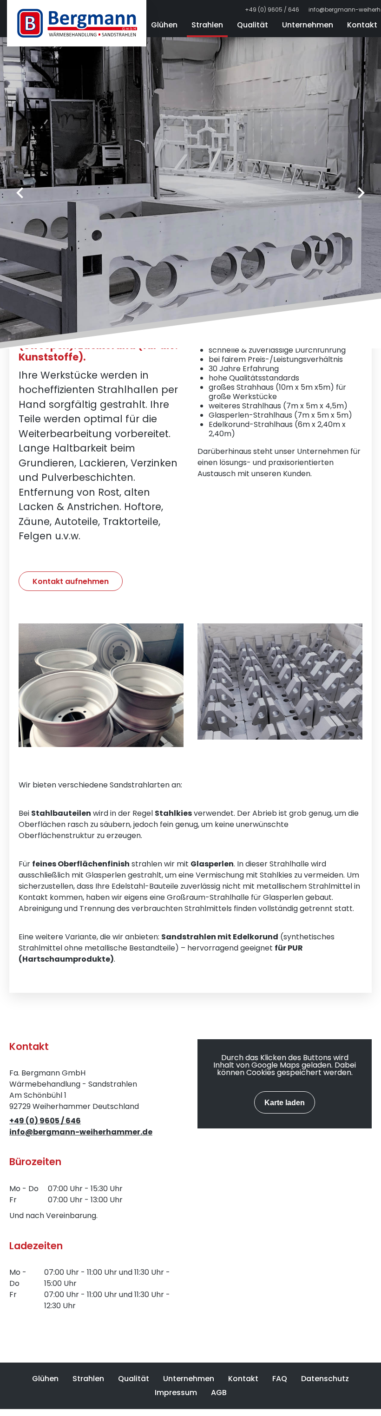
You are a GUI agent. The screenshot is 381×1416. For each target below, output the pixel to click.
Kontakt (243, 1378)
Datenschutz (325, 1378)
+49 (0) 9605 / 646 (272, 10)
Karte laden (284, 1103)
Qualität (252, 25)
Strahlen (207, 25)
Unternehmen (307, 25)
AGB (219, 1392)
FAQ (279, 1378)
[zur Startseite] (76, 23)
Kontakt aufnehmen (71, 581)
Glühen (164, 25)
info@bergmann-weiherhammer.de (80, 1132)
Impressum (176, 1392)
